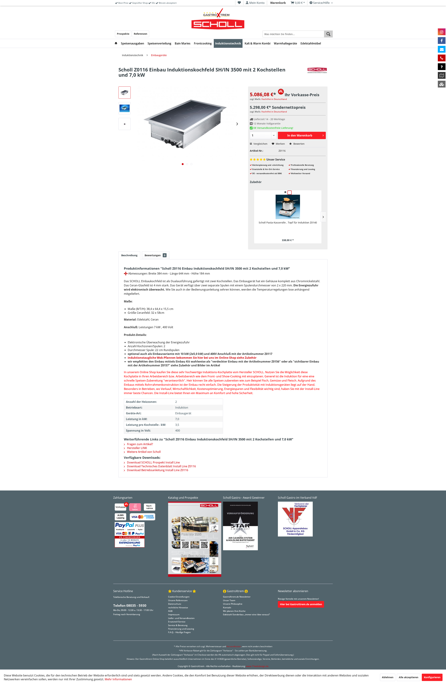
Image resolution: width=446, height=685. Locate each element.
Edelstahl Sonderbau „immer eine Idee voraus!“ (246, 614)
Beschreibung (129, 255)
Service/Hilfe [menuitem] (321, 3)
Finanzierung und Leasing (181, 628)
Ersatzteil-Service (176, 621)
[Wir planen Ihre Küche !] (441, 75)
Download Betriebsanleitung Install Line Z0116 (157, 470)
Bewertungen (155, 255)
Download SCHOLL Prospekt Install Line (153, 462)
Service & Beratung (177, 625)
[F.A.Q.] (441, 67)
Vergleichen (260, 143)
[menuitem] (239, 3)
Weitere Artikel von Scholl (143, 452)
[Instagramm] (441, 32)
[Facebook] (441, 40)
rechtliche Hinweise (178, 607)
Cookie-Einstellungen (179, 596)
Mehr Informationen (118, 679)
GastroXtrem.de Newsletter (237, 596)
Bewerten (299, 143)
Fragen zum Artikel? (139, 444)
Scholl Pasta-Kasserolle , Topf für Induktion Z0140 (288, 222)
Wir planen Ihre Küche (234, 611)
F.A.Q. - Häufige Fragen (179, 632)
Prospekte (123, 33)
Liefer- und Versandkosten (181, 618)
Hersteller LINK (136, 448)
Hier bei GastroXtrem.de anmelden (301, 604)
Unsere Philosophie (232, 603)
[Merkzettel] (239, 3)
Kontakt (227, 607)
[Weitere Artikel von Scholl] (317, 73)
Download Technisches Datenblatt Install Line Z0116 (161, 466)
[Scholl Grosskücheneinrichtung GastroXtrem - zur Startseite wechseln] (218, 19)
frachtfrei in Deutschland (274, 99)
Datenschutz (174, 603)
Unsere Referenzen (178, 600)
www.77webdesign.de (257, 666)
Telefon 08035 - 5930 (129, 605)
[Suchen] (328, 34)
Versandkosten (233, 646)
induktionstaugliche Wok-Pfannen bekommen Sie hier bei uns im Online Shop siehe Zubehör (192, 358)
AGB (170, 611)
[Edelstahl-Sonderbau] (441, 84)
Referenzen (140, 33)
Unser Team (229, 600)
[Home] (116, 43)
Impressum (173, 614)
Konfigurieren (432, 677)
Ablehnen (387, 677)
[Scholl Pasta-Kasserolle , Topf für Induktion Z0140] (287, 207)
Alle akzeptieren (408, 677)
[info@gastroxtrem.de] (441, 49)
